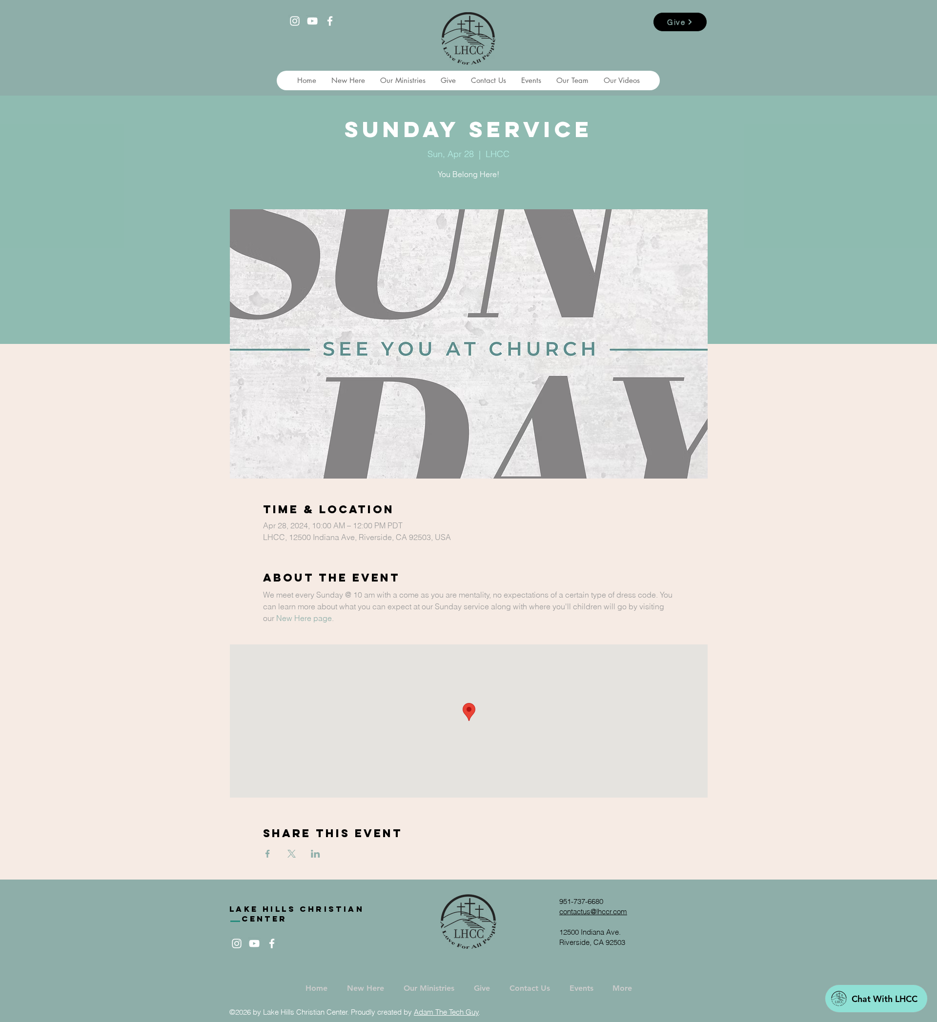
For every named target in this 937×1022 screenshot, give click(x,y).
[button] (348, 80)
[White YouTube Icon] (312, 21)
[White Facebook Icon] (330, 21)
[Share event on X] (291, 854)
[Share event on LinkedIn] (315, 854)
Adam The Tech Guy (446, 1012)
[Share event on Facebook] (267, 854)
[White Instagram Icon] (294, 21)
